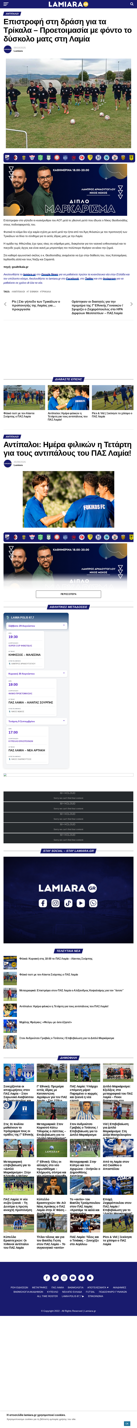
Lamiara (18, 51)
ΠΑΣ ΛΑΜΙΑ (57, 1287)
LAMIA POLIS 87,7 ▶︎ (73, 1296)
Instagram (109, 278)
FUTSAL (90, 1291)
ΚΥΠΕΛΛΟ (52, 1291)
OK (127, 1423)
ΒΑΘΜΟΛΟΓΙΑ (75, 1287)
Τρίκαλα (46, 292)
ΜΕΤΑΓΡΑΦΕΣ (39, 1287)
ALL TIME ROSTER (47, 1296)
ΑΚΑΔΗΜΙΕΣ (119, 1287)
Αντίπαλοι (19, 292)
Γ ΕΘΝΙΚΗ (33, 292)
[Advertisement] (68, 348)
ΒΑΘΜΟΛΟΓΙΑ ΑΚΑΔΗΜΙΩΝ (28, 1291)
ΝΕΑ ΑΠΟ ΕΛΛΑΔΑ (72, 1291)
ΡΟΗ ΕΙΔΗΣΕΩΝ (19, 1287)
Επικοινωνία (95, 1296)
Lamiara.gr (90, 1311)
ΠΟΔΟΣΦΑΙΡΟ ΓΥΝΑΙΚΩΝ (113, 1291)
